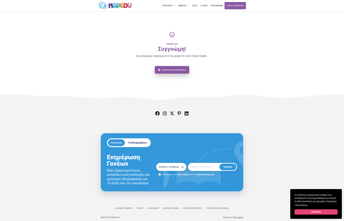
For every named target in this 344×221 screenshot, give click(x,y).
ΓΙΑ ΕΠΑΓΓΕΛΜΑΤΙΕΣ (124, 208)
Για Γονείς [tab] (116, 142)
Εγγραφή (228, 167)
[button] (157, 113)
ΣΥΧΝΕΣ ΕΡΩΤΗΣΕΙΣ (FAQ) (218, 208)
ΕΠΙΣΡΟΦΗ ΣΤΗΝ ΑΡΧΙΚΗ (174, 70)
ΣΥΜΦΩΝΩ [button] (316, 212)
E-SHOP (140, 208)
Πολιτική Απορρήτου (205, 174)
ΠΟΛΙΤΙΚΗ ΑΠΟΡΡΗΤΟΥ (193, 208)
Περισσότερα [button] (301, 205)
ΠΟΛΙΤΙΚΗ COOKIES (171, 208)
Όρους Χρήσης (183, 174)
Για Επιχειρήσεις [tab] (137, 142)
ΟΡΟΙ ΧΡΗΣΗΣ (153, 208)
